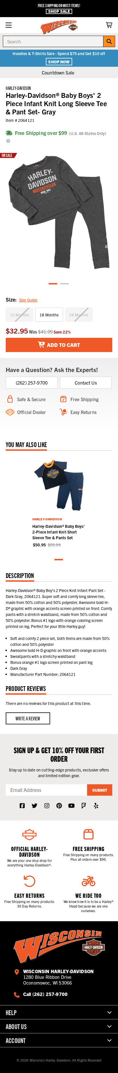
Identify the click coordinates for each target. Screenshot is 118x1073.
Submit (99, 790)
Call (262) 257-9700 (45, 994)
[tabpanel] (59, 212)
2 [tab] (64, 284)
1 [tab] (53, 284)
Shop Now (59, 61)
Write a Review (27, 718)
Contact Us (86, 382)
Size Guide (28, 299)
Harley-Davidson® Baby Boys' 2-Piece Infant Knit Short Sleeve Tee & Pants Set (58, 532)
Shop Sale (59, 11)
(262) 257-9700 (32, 382)
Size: (21, 299)
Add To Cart (63, 344)
